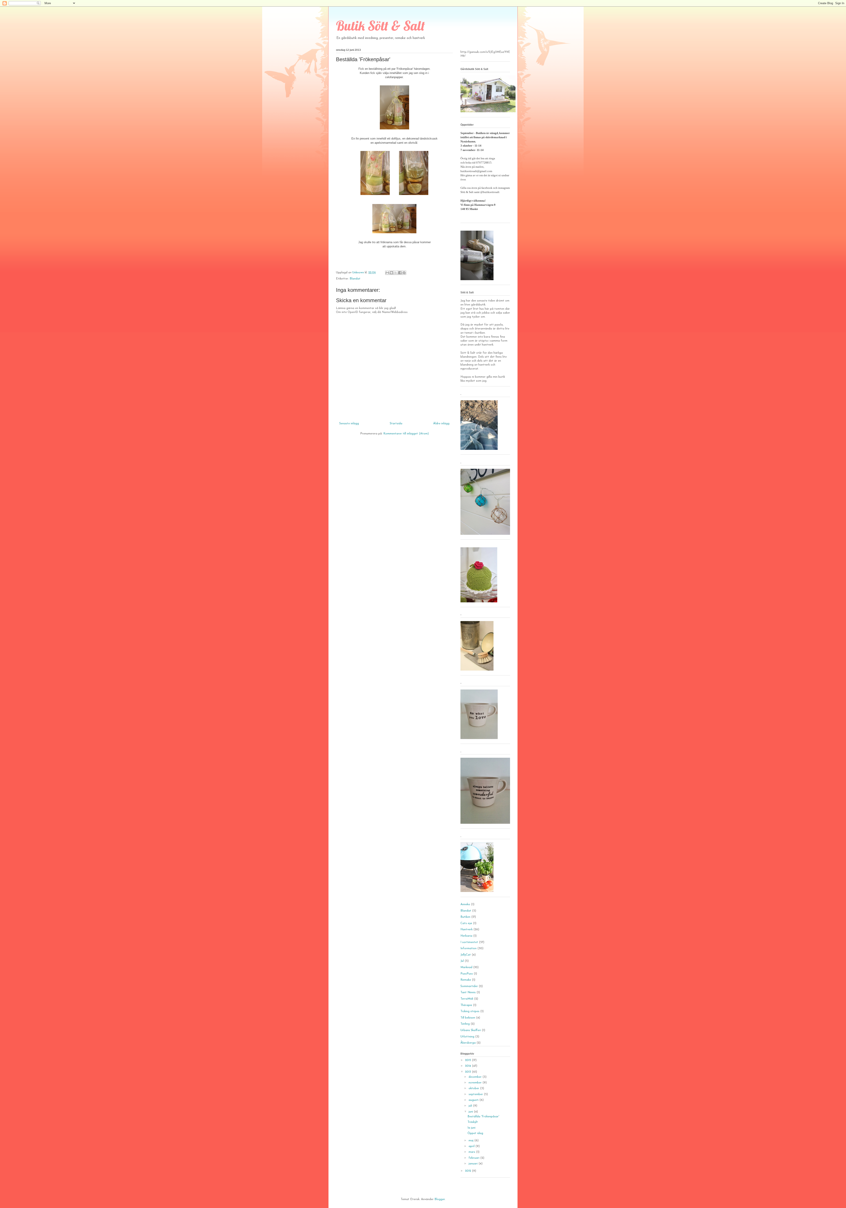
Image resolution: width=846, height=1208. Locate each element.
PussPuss (466, 973)
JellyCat (465, 954)
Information (468, 948)
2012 (468, 1170)
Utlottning (467, 1036)
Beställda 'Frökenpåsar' (483, 1116)
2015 (468, 1060)
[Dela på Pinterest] (404, 272)
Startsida (396, 423)
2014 (468, 1066)
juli (471, 1105)
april (472, 1146)
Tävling (465, 1023)
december (475, 1077)
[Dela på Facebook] (400, 272)
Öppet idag (475, 1133)
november (475, 1082)
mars (472, 1152)
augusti (474, 1100)
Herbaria (466, 935)
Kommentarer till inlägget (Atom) (406, 433)
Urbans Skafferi (470, 1030)
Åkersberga (468, 1042)
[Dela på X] (395, 272)
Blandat (355, 278)
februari (474, 1158)
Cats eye (466, 923)
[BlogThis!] (391, 272)
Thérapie (466, 1005)
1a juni (471, 1127)
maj (471, 1140)
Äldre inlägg (441, 423)
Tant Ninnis (468, 992)
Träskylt (473, 1122)
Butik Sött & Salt (380, 25)
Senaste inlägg (349, 423)
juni (471, 1111)
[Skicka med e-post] (387, 272)
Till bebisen (467, 1017)
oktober (474, 1088)
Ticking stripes (469, 1011)
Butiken (465, 917)
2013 (468, 1071)
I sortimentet (469, 942)
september (476, 1094)
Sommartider (469, 986)
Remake (465, 979)
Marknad (466, 967)
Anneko (465, 904)
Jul (462, 961)
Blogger (439, 1199)
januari (474, 1163)
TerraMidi (466, 998)
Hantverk (466, 929)
